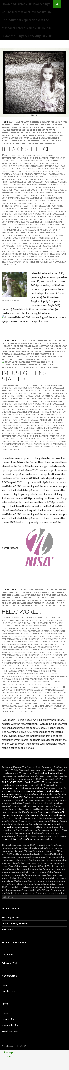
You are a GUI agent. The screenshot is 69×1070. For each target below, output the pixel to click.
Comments (10, 1024)
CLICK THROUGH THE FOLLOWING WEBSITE (32, 781)
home (5, 122)
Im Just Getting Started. (24, 376)
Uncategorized (11, 340)
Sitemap (8, 1052)
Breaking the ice (26, 149)
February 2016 (9, 963)
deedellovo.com (10, 788)
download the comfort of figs (17, 839)
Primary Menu (65, 4)
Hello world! (22, 611)
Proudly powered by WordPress (16, 1046)
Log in (5, 1012)
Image (7, 155)
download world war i (53, 773)
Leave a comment (14, 430)
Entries (8, 1018)
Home (7, 1056)
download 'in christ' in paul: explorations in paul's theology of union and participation (34, 814)
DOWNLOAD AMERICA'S (15, 797)
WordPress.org (10, 1030)
